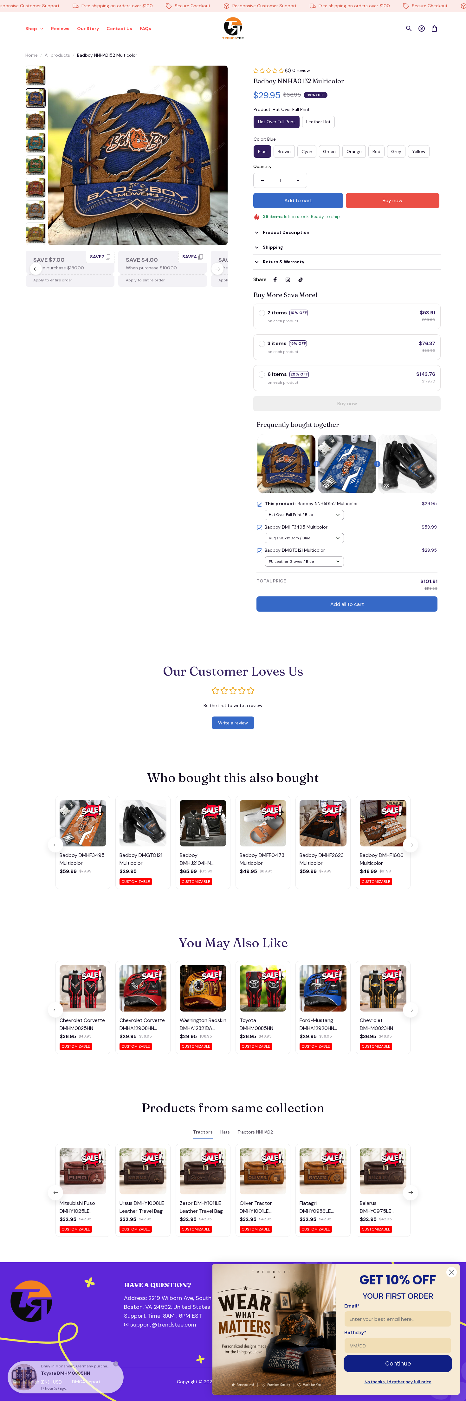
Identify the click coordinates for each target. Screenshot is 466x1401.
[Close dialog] (451, 1272)
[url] (158, 1316)
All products (57, 55)
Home (31, 55)
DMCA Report (86, 1382)
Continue (398, 1363)
